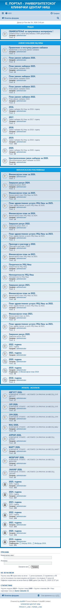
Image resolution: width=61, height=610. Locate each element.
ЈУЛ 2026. (13, 404)
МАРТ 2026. (14, 447)
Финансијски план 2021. (21, 314)
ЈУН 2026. (13, 414)
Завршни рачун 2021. (19, 285)
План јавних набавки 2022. (22, 97)
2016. (11, 107)
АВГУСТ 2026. (15, 392)
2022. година (15, 344)
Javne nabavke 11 (21, 591)
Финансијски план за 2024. (22, 213)
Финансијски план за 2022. (22, 293)
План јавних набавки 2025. (22, 66)
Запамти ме (23, 567)
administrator (21, 35)
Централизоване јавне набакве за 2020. (28, 158)
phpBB (22, 601)
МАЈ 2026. (14, 425)
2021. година (15, 353)
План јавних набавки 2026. (22, 58)
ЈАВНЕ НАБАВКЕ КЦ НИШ (30, 43)
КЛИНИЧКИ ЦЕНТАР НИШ (30, 604)
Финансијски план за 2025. (22, 193)
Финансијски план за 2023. (22, 254)
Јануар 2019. (26, 543)
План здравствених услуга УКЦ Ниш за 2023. (31, 234)
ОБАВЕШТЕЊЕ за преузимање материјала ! (31, 31)
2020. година (15, 359)
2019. (11, 138)
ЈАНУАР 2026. (15, 469)
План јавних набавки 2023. (22, 86)
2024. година (15, 492)
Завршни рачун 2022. (19, 223)
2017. (11, 117)
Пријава (5, 552)
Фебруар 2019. (40, 543)
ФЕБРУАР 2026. (16, 457)
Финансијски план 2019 (29, 372)
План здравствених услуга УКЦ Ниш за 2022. (31, 303)
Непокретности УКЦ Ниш (21, 275)
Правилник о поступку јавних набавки (28, 47)
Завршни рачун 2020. (19, 334)
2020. (11, 148)
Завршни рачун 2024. (19, 183)
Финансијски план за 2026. (22, 174)
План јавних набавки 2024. (22, 76)
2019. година (15, 368)
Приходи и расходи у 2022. (22, 244)
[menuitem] (8, 13)
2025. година (15, 482)
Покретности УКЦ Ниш (20, 264)
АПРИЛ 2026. (15, 435)
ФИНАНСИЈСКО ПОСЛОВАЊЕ (30, 170)
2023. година (15, 502)
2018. (11, 127)
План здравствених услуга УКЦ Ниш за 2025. (31, 203)
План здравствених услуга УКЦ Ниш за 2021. (31, 324)
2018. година (15, 378)
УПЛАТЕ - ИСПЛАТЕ (31, 388)
